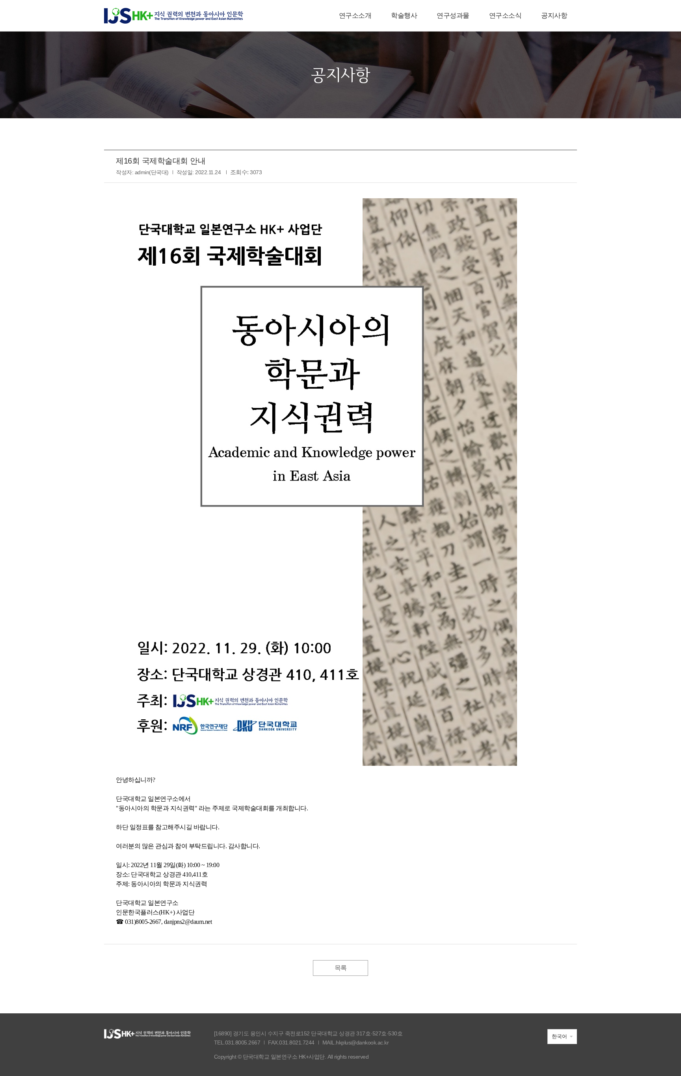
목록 (341, 967)
